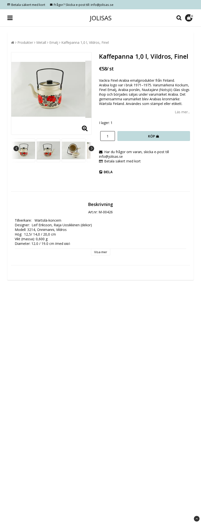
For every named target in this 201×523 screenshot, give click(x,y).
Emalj (53, 42)
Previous (16, 148)
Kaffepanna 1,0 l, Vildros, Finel (85, 42)
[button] (189, 18)
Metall (41, 42)
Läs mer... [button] (182, 112)
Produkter (25, 42)
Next (91, 148)
